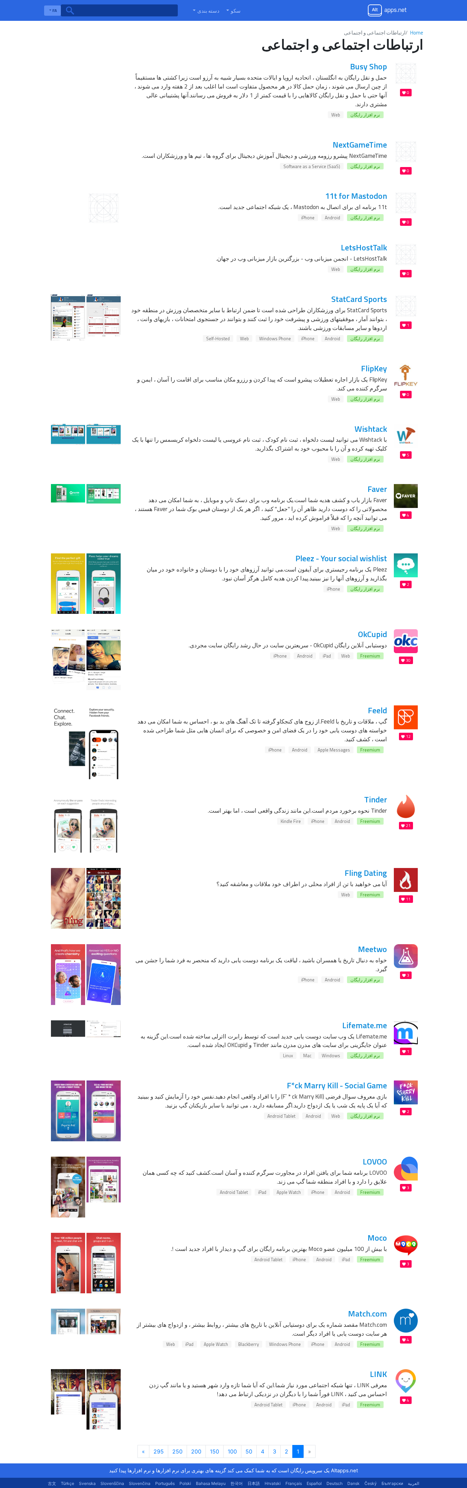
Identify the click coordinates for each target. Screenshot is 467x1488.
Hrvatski (273, 1483)
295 (159, 1451)
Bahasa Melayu (211, 1483)
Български (392, 1483)
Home (416, 33)
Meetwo (372, 949)
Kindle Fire (291, 821)
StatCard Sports (359, 299)
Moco (377, 1237)
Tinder (375, 799)
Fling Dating (366, 873)
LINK (378, 1374)
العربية (413, 1483)
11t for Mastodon (356, 196)
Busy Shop (368, 66)
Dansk (353, 1483)
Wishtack (371, 429)
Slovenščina (112, 1483)
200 (196, 1451)
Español (314, 1483)
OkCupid (372, 634)
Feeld (377, 710)
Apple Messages (334, 749)
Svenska (87, 1483)
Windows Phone (275, 338)
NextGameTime (360, 144)
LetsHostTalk (364, 247)
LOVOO (375, 1161)
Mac (307, 1055)
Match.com (367, 1313)
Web (335, 114)
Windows (331, 1055)
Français (293, 1483)
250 (177, 1451)
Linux (288, 1055)
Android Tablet (281, 1116)
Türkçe (67, 1483)
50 (248, 1451)
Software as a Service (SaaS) (311, 166)
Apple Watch (289, 1192)
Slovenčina (139, 1483)
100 (232, 1451)
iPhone (308, 217)
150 (214, 1451)
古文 (52, 1483)
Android (332, 217)
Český (370, 1483)
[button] (232, 10)
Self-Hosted (218, 338)
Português (165, 1483)
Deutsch (334, 1483)
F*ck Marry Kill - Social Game (337, 1085)
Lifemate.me (364, 1025)
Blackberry (248, 1344)
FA (54, 10)
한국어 (236, 1483)
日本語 (254, 1483)
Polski (185, 1483)
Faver (377, 489)
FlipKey (374, 368)
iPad (327, 655)
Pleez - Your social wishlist (341, 558)
